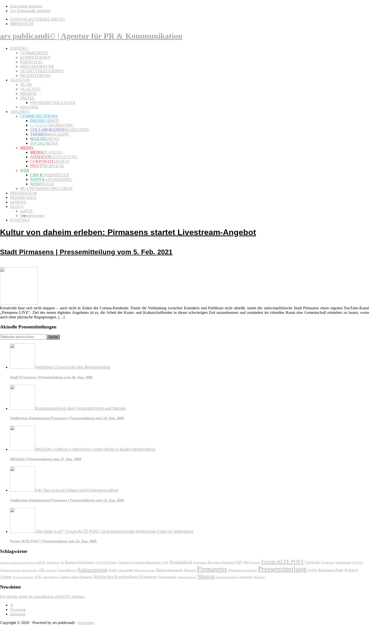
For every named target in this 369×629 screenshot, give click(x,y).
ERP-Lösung (251, 562)
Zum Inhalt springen (26, 6)
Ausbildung (53, 562)
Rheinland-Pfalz (330, 570)
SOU (38, 577)
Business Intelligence (79, 562)
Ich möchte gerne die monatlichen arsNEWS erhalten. (42, 596)
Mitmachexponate (144, 570)
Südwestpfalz (167, 577)
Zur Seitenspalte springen (30, 11)
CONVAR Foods (105, 562)
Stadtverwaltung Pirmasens (76, 577)
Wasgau (206, 576)
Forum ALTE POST (282, 561)
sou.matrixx (51, 577)
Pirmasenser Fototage (242, 570)
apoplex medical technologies (17, 562)
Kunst (113, 570)
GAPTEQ (357, 562)
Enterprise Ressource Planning (213, 562)
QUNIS (312, 570)
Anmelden (86, 622)
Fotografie (312, 562)
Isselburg (51, 570)
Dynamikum (180, 561)
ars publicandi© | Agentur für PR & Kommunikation (91, 35)
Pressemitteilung (282, 569)
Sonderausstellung (23, 577)
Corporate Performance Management (139, 562)
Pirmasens (212, 569)
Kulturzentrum (93, 569)
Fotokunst (328, 562)
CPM (165, 562)
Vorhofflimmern (186, 577)
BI (62, 562)
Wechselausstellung (227, 577)
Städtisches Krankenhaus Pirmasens (125, 576)
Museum (190, 570)
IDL (42, 570)
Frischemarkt (343, 562)
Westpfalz (245, 577)
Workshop (259, 577)
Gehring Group (10, 570)
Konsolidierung (67, 570)
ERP (238, 562)
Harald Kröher (29, 570)
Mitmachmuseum (169, 570)
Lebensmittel (125, 570)
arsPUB (40, 562)
